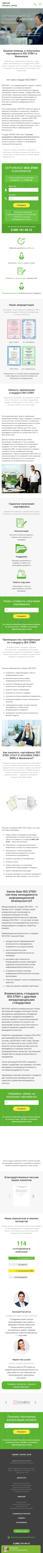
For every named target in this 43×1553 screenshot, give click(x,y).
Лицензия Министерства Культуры (21, 1508)
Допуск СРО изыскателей (21, 1487)
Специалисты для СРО (21, 1491)
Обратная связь (22, 1531)
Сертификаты (21, 1522)
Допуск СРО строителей (21, 1483)
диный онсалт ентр (9, 4)
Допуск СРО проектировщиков (21, 1485)
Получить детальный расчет (23, 1537)
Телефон (12, 194)
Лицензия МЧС (21, 1502)
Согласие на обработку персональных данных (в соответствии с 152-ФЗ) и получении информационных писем (21, 626)
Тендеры (21, 1518)
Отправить (21, 205)
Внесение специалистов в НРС (21, 1489)
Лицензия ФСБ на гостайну (21, 1504)
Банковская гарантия (21, 1514)
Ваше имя (12, 186)
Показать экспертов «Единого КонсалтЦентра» (21, 1385)
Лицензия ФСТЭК (21, 1506)
